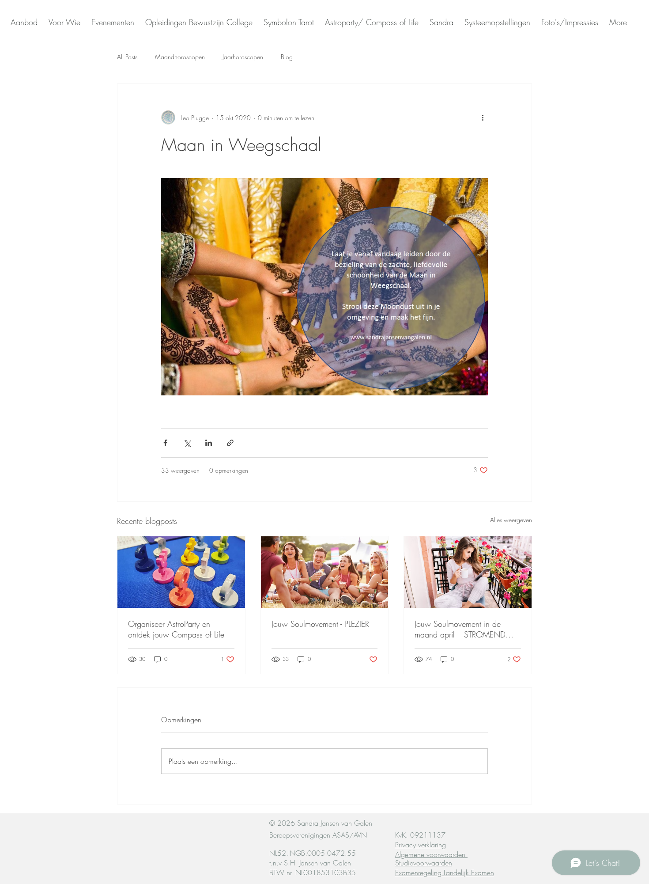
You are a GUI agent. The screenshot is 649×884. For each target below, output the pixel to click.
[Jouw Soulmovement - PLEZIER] (325, 572)
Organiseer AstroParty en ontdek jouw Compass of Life (176, 629)
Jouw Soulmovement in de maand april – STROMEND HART (460, 629)
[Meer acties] (482, 117)
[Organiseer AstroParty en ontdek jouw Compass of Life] (181, 572)
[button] (440, 22)
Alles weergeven (511, 520)
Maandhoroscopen (180, 57)
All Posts (127, 57)
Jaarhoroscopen (243, 57)
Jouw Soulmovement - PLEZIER (320, 623)
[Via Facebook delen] (165, 443)
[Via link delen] (230, 443)
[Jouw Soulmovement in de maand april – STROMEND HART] (468, 572)
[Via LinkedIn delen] (208, 443)
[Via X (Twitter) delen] (187, 443)
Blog (287, 57)
